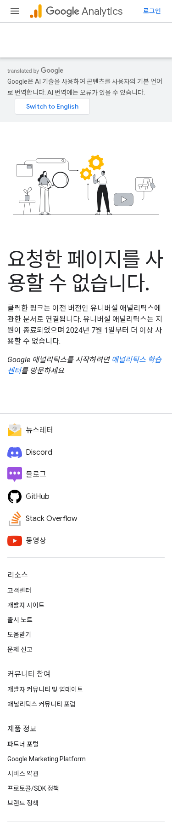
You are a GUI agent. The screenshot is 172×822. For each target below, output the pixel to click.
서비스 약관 (23, 773)
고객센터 (19, 590)
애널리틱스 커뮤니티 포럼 (41, 704)
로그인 (152, 11)
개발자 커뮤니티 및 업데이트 (45, 689)
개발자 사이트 (25, 605)
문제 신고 (20, 649)
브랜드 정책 (23, 803)
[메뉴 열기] (15, 11)
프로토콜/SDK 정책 (33, 788)
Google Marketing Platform (46, 759)
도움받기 (19, 634)
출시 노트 (20, 620)
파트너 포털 (23, 744)
